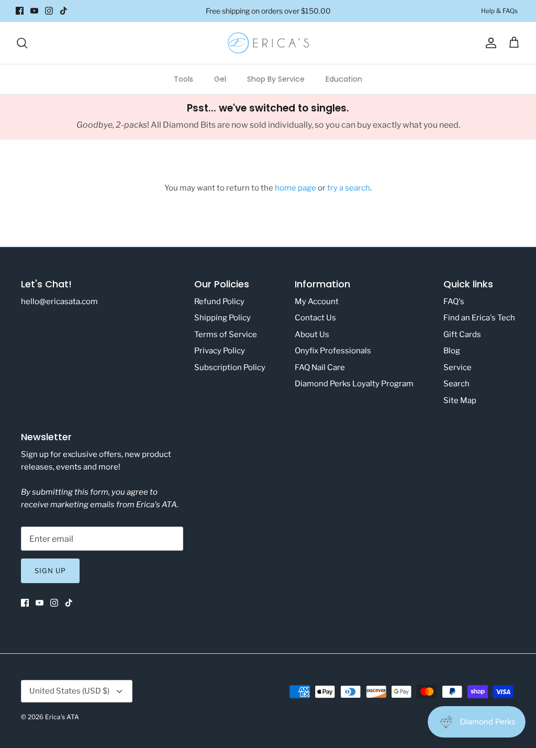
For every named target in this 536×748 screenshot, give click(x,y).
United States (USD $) (69, 691)
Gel (220, 79)
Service (457, 367)
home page (295, 188)
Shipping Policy (222, 317)
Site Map (459, 400)
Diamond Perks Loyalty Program (354, 383)
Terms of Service (225, 334)
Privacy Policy (219, 350)
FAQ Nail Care (320, 367)
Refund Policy (219, 301)
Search (456, 383)
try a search (348, 188)
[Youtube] (34, 11)
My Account (317, 301)
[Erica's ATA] (268, 42)
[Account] (489, 43)
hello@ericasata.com (59, 301)
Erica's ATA (62, 717)
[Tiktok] (64, 11)
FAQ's (453, 301)
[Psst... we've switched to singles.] (268, 117)
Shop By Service (276, 79)
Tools (183, 79)
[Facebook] (20, 11)
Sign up (50, 570)
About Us (312, 334)
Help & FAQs (499, 11)
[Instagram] (49, 11)
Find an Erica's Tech (479, 317)
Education (344, 79)
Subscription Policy (229, 367)
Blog (451, 350)
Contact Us (315, 317)
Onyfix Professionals (333, 350)
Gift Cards (462, 334)
